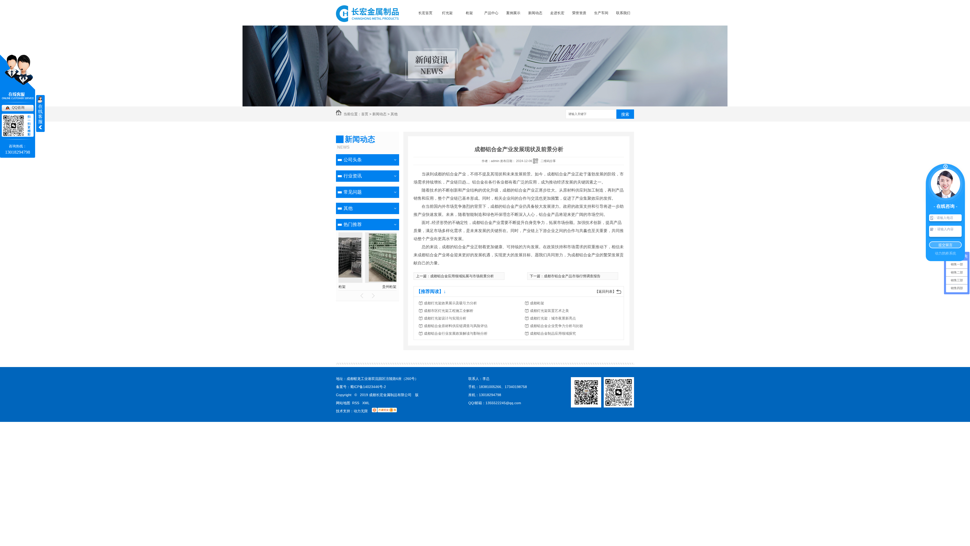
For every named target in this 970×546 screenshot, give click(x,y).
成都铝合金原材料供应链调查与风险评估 (456, 326)
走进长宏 (557, 13)
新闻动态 (535, 13)
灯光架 (447, 13)
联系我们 (623, 13)
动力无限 (361, 411)
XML (366, 403)
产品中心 (491, 13)
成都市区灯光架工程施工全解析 (448, 311)
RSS (356, 403)
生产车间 (601, 13)
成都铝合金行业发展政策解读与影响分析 (456, 333)
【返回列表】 (605, 291)
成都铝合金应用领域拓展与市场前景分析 (462, 276)
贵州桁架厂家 (367, 287)
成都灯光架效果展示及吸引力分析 (450, 303)
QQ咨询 (18, 107)
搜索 (625, 114)
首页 (364, 114)
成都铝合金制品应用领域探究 (553, 333)
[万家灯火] (384, 411)
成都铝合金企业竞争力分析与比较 (556, 326)
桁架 (469, 13)
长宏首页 (425, 13)
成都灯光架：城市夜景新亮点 (553, 318)
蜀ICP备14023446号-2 (368, 387)
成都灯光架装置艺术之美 (549, 311)
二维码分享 (548, 161)
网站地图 (343, 403)
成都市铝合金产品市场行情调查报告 (572, 276)
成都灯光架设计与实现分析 (445, 318)
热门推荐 (353, 224)
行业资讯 (353, 175)
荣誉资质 (579, 13)
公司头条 (353, 159)
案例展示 (513, 13)
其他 (394, 114)
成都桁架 (537, 303)
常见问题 (353, 192)
